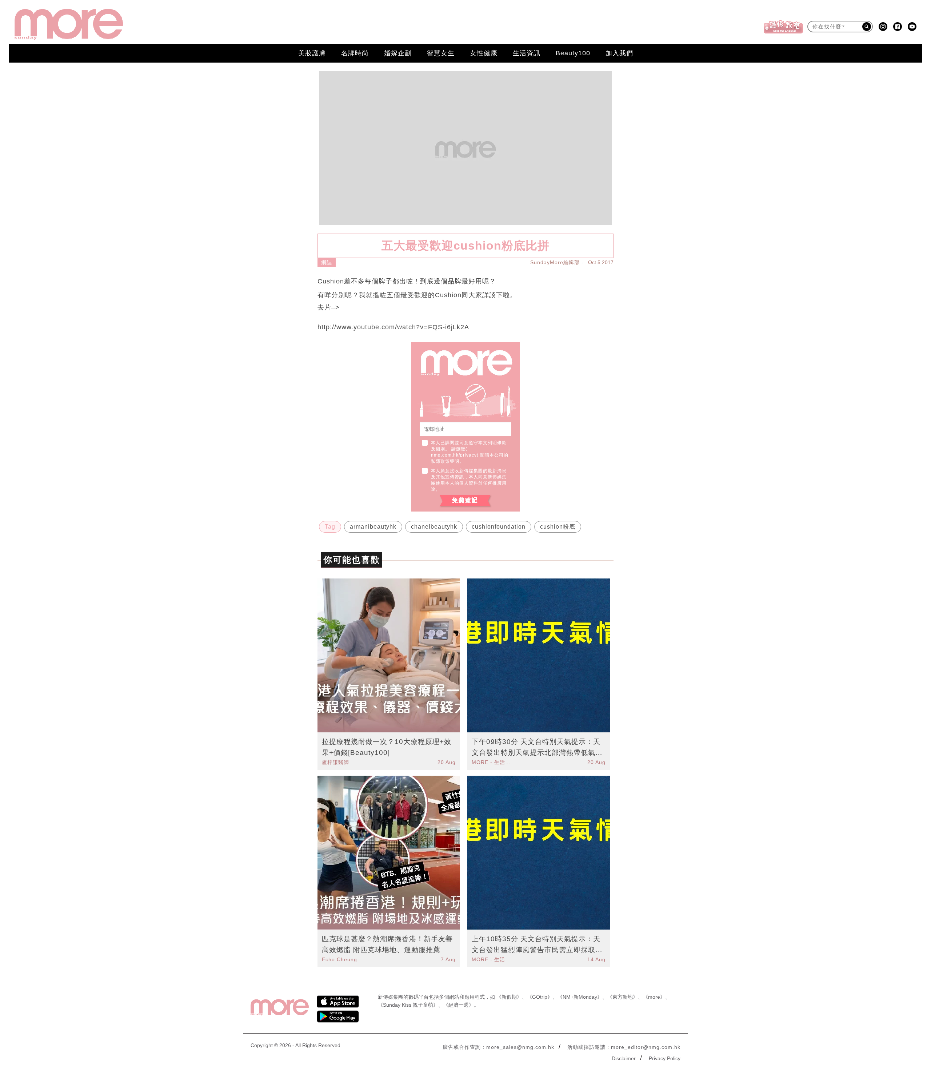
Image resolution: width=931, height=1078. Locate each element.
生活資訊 (526, 53)
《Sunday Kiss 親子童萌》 (408, 1005)
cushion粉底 (557, 527)
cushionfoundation (499, 527)
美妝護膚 (312, 53)
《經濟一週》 (458, 1005)
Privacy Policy (664, 1058)
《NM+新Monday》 (580, 997)
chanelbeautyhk (434, 527)
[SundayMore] (69, 24)
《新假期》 (509, 997)
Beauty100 (573, 53)
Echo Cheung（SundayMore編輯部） (342, 959)
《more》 (654, 997)
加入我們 (619, 53)
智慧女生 (441, 53)
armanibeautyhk (373, 527)
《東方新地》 (622, 997)
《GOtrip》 (539, 997)
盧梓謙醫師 (335, 762)
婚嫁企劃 (398, 53)
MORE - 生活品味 (492, 762)
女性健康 (484, 53)
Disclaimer (624, 1058)
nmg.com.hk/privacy (454, 455)
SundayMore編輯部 (555, 262)
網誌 (326, 262)
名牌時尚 (355, 53)
